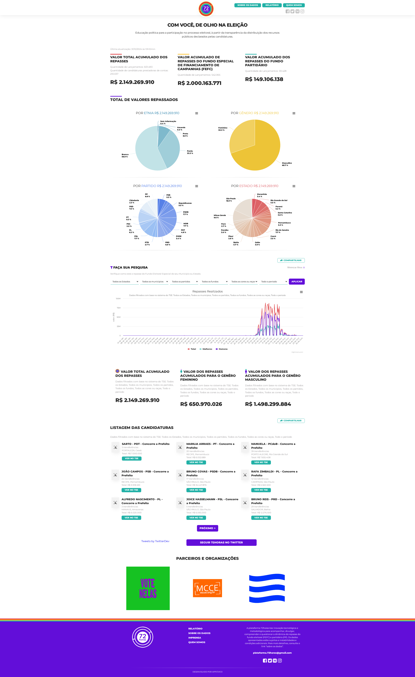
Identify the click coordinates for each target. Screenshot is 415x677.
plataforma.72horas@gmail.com (272, 652)
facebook (288, 11)
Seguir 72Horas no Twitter (221, 542)
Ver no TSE (131, 458)
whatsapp (297, 11)
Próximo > (208, 528)
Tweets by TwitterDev (155, 541)
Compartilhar (293, 260)
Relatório (272, 5)
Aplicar (296, 281)
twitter (292, 11)
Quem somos (294, 5)
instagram (302, 11)
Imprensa (194, 637)
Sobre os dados (247, 5)
